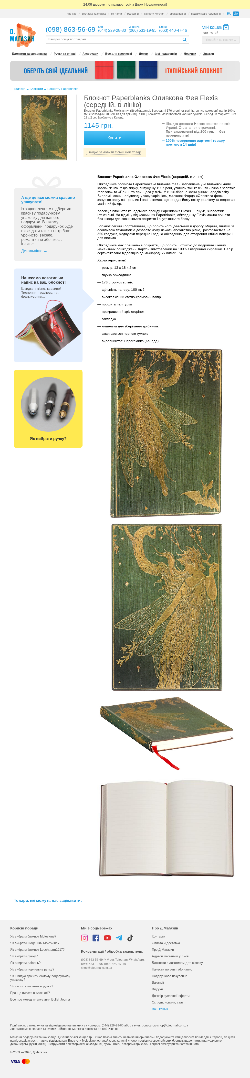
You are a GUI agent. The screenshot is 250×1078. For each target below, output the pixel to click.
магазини (133, 13)
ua (236, 13)
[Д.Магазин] (23, 35)
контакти (116, 13)
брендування (178, 13)
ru (229, 13)
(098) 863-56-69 (70, 29)
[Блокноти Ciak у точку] (125, 71)
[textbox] (113, 39)
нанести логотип (154, 13)
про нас (71, 13)
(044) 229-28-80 (113, 1025)
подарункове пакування (206, 13)
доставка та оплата (94, 13)
